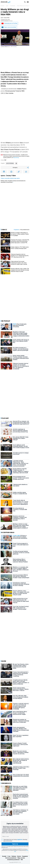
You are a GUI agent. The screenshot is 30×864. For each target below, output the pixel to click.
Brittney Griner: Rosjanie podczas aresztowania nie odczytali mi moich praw (13, 181)
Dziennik (2, 5)
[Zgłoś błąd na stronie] (26, 171)
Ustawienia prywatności (13, 859)
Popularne (16, 229)
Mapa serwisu (21, 858)
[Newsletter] (4, 171)
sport (7, 5)
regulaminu (19, 839)
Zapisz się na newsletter (10, 27)
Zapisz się (15, 844)
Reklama (14, 856)
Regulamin (25, 856)
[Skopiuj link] (18, 171)
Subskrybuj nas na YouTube (10, 23)
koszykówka (10, 163)
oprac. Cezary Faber (5, 17)
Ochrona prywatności (10, 858)
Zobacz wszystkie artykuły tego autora (10, 178)
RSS (22, 859)
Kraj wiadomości (24, 229)
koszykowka (12, 5)
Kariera (19, 856)
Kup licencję (16, 157)
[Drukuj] (11, 171)
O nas (8, 856)
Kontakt (4, 856)
